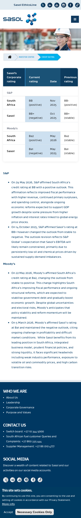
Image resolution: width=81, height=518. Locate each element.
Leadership (13, 402)
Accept (8, 512)
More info (8, 504)
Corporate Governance (20, 407)
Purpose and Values (18, 412)
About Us (12, 397)
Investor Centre (26, 57)
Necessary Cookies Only (34, 512)
